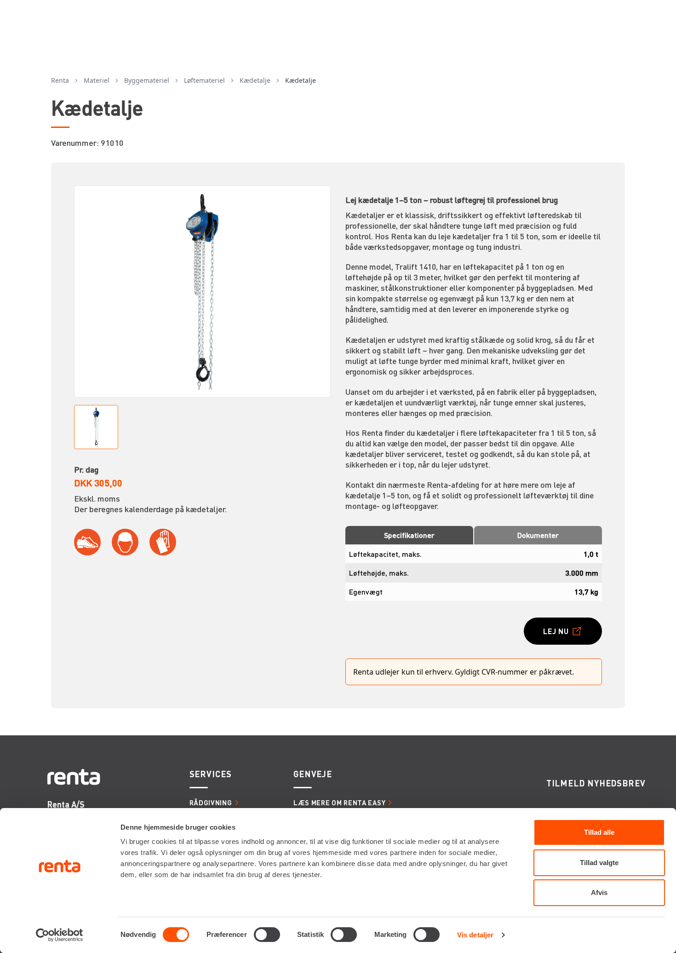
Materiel (96, 80)
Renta (60, 80)
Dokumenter (538, 535)
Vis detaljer (475, 935)
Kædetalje (255, 80)
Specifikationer (409, 535)
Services (210, 774)
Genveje (312, 774)
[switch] (267, 934)
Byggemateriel (146, 80)
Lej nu (556, 631)
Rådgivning (210, 802)
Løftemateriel (204, 80)
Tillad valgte (599, 862)
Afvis (599, 892)
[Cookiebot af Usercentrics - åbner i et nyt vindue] (59, 935)
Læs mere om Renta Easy (339, 802)
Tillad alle (599, 832)
